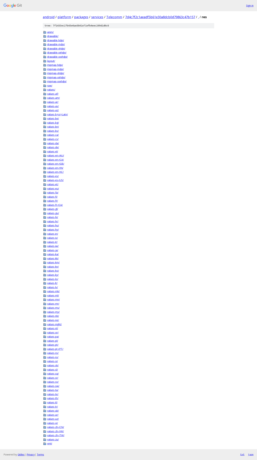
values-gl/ (52, 209)
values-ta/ (52, 390)
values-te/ (52, 394)
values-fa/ (52, 192)
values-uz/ (53, 419)
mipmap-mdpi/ (55, 69)
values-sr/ (52, 377)
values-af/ (52, 93)
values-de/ (53, 147)
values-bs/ (53, 130)
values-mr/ (53, 303)
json (251, 454)
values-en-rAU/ (55, 155)
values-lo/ (52, 279)
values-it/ (52, 242)
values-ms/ (53, 307)
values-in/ (52, 233)
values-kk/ (53, 258)
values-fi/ (52, 196)
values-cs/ (53, 139)
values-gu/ (53, 213)
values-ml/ (53, 295)
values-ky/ (53, 274)
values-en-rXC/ (55, 172)
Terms (40, 454)
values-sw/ (53, 386)
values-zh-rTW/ (55, 435)
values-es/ (53, 176)
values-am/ (53, 97)
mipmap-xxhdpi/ (56, 77)
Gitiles (21, 454)
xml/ (49, 443)
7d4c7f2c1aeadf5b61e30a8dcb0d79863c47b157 (160, 17)
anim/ (50, 32)
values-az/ (53, 110)
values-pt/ (52, 344)
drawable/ (52, 36)
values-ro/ (53, 353)
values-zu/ (53, 439)
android (49, 17)
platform (64, 17)
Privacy (31, 454)
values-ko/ (53, 270)
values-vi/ (52, 423)
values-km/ (53, 262)
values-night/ (54, 324)
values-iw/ (53, 246)
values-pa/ (53, 336)
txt (242, 454)
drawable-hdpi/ (55, 40)
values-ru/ (52, 357)
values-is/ (52, 237)
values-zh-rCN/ (55, 427)
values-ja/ (52, 250)
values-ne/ (53, 320)
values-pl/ (52, 340)
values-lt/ (52, 283)
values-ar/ (52, 102)
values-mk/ (53, 291)
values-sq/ (53, 373)
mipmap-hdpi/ (55, 65)
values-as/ (53, 106)
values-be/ (53, 118)
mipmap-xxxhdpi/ (57, 81)
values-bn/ (53, 126)
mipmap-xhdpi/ (55, 73)
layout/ (51, 61)
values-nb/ (53, 316)
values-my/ (53, 312)
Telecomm (114, 17)
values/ (51, 89)
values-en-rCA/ (55, 159)
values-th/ (52, 398)
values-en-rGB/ (55, 163)
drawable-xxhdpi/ (56, 52)
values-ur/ (52, 414)
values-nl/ (52, 328)
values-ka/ (53, 254)
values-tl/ (52, 402)
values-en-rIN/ (55, 168)
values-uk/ (53, 410)
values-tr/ (52, 406)
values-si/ (52, 361)
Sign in (250, 5)
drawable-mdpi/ (56, 44)
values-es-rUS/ (55, 180)
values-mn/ (53, 299)
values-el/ (52, 151)
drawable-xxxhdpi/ (57, 56)
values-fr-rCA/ (55, 205)
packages (81, 17)
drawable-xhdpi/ (56, 48)
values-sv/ (53, 381)
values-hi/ (52, 217)
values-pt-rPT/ (55, 349)
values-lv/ (52, 287)
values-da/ (53, 143)
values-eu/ (53, 188)
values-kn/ (53, 266)
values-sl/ (52, 369)
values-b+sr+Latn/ (57, 114)
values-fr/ (52, 200)
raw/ (49, 85)
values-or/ (53, 332)
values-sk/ (53, 365)
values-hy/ (53, 229)
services (97, 17)
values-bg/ (53, 122)
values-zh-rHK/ (55, 431)
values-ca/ (53, 134)
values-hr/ (52, 221)
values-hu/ (53, 225)
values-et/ (52, 184)
